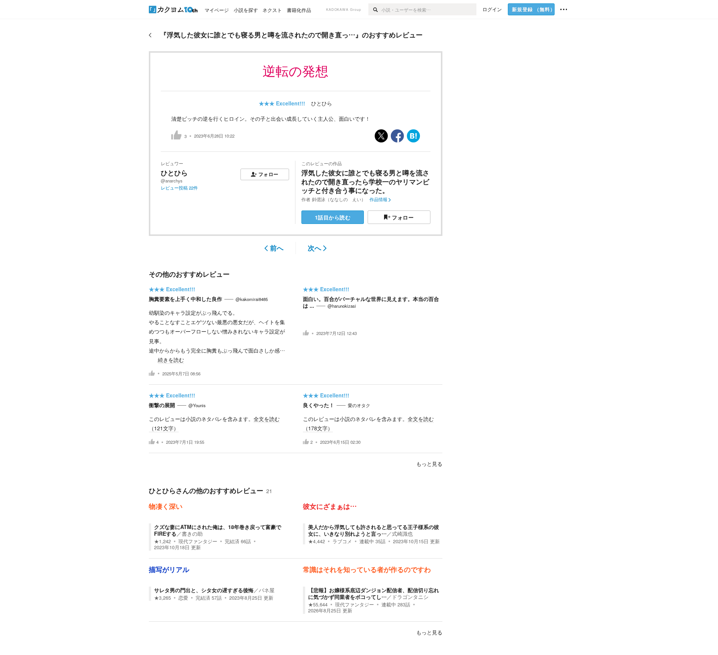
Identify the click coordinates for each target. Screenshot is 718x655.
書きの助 (192, 533)
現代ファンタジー (197, 541)
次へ (314, 248)
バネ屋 (266, 590)
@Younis (197, 405)
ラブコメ (342, 541)
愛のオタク (359, 405)
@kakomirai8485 (252, 299)
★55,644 (318, 605)
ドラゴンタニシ (410, 596)
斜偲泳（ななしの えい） (339, 199)
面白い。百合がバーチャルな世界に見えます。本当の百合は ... (371, 302)
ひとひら (321, 103)
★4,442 (316, 541)
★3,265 (162, 598)
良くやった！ (318, 405)
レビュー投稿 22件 (179, 188)
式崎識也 (402, 533)
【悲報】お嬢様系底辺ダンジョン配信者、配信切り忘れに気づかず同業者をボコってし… (373, 593)
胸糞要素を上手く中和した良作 (185, 298)
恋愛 (183, 597)
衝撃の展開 (162, 405)
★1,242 (162, 541)
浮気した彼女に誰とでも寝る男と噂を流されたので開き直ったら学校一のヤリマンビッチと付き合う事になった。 (365, 181)
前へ (276, 248)
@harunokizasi (342, 306)
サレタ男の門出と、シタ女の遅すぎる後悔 (204, 590)
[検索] (374, 9)
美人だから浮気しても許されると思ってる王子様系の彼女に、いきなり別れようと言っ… (373, 530)
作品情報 (378, 199)
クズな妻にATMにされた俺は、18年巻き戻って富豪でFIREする (217, 530)
